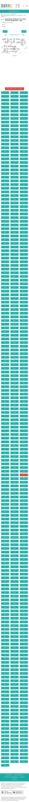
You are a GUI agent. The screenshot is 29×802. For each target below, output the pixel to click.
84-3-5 (14, 313)
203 (14, 662)
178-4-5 (24, 585)
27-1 (5, 166)
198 (5, 655)
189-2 (23, 633)
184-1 (5, 611)
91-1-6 (14, 328)
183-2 (5, 607)
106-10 (24, 386)
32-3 (24, 180)
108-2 (23, 394)
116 (24, 427)
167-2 (5, 555)
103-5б (24, 357)
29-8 (24, 173)
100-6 (23, 342)
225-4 (5, 747)
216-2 (5, 721)
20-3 (5, 151)
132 (14, 449)
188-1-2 (24, 622)
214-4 (5, 713)
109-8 (5, 405)
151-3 (23, 522)
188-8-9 (5, 629)
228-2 (23, 758)
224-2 (5, 736)
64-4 (14, 272)
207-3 (5, 677)
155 (14, 530)
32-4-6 (5, 184)
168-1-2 (14, 563)
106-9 (14, 386)
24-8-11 (24, 158)
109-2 (14, 397)
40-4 (24, 210)
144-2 (14, 500)
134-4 (23, 452)
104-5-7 (24, 361)
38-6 (14, 199)
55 (5, 258)
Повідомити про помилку (14, 88)
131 (5, 449)
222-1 (23, 724)
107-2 (14, 390)
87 (5, 324)
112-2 (14, 419)
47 (14, 247)
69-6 (24, 283)
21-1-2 (5, 155)
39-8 (5, 206)
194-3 (14, 647)
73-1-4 (23, 291)
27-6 (5, 169)
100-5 (14, 342)
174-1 (23, 574)
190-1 (23, 636)
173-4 (14, 574)
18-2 (14, 136)
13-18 (23, 114)
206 (14, 673)
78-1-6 (23, 298)
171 (14, 566)
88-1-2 (14, 324)
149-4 (14, 519)
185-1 (23, 611)
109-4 (5, 401)
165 (5, 552)
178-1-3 (14, 585)
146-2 (23, 504)
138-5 (14, 471)
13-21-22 (14, 118)
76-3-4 (23, 294)
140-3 (5, 482)
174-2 (5, 577)
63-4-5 (14, 269)
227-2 (23, 754)
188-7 (23, 625)
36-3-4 (14, 192)
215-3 (5, 717)
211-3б (24, 691)
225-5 (14, 747)
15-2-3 (23, 125)
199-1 (14, 655)
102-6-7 (14, 350)
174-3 (14, 577)
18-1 (5, 136)
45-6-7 (14, 243)
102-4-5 (5, 350)
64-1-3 (5, 272)
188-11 (24, 629)
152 (14, 526)
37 (23, 192)
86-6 (24, 320)
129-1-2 (24, 441)
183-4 (23, 607)
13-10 (5, 111)
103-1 (5, 353)
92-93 (5, 331)
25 (14, 162)
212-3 (5, 702)
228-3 (5, 761)
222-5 (5, 732)
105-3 (23, 364)
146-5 (23, 508)
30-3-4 (23, 177)
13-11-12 (14, 111)
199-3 (23, 655)
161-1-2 (14, 544)
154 (5, 530)
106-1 (23, 375)
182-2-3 (5, 603)
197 (24, 651)
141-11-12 (5, 493)
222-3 (14, 728)
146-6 (5, 511)
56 (14, 258)
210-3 (23, 684)
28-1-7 (23, 169)
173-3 (5, 574)
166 (14, 552)
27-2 (14, 166)
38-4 (24, 195)
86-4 (5, 320)
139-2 (14, 475)
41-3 (24, 214)
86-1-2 (14, 317)
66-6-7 (14, 276)
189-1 (14, 633)
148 (5, 515)
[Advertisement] (14, 70)
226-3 (23, 750)
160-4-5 (24, 541)
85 (5, 317)
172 (5, 570)
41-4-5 (5, 217)
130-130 (24, 445)
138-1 (5, 467)
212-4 (14, 702)
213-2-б (24, 706)
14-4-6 (5, 122)
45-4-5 (5, 243)
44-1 (14, 236)
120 (5, 434)
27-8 (14, 169)
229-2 (5, 765)
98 (5, 339)
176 (24, 581)
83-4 (24, 309)
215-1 (14, 713)
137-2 (14, 464)
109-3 (23, 397)
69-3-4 (5, 283)
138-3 (23, 467)
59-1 (14, 261)
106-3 (14, 379)
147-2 (23, 511)
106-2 (5, 379)
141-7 (5, 489)
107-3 (23, 390)
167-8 (5, 563)
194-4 (23, 647)
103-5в (5, 361)
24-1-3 (5, 158)
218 (24, 721)
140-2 (23, 478)
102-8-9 (24, 350)
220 (5, 724)
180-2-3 (14, 596)
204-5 (5, 669)
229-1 (23, 761)
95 (5, 335)
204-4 (23, 666)
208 (14, 677)
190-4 (23, 640)
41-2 (14, 214)
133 (24, 449)
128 (14, 441)
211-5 (14, 695)
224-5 (5, 739)
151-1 (5, 522)
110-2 (14, 408)
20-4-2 (23, 151)
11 (14, 103)
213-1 (23, 702)
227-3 (5, 758)
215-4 (14, 717)
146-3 (5, 508)
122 (24, 434)
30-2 (14, 177)
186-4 (5, 622)
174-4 (23, 577)
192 (14, 644)
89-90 (5, 328)
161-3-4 (24, 544)
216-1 (23, 717)
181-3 (14, 600)
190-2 (5, 640)
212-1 (23, 695)
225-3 (23, 743)
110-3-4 (24, 408)
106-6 (14, 383)
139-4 (5, 478)
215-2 (23, 713)
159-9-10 (14, 537)
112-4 (5, 423)
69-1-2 (23, 280)
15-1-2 (14, 125)
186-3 (23, 618)
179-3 (23, 592)
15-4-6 (5, 129)
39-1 (24, 199)
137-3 (23, 464)
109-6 (23, 401)
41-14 (5, 225)
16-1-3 (14, 129)
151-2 (14, 522)
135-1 (5, 456)
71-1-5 (23, 287)
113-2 (23, 423)
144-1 (5, 500)
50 (5, 250)
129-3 (5, 445)
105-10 (5, 375)
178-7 (14, 589)
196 (14, 651)
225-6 (23, 747)
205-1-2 (24, 669)
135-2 (14, 456)
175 (14, 581)
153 (24, 526)
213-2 (5, 706)
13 (5, 107)
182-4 (14, 603)
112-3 (23, 419)
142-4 (5, 497)
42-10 (14, 232)
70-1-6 (14, 287)
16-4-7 (23, 129)
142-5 (14, 497)
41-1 (5, 214)
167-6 (14, 559)
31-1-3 (5, 180)
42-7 (24, 228)
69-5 (14, 283)
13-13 (23, 111)
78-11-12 (14, 302)
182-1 (23, 600)
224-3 (14, 736)
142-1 (14, 493)
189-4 (14, 636)
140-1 (14, 478)
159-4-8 (5, 537)
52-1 (24, 250)
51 (14, 250)
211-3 (5, 691)
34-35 (23, 188)
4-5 (14, 96)
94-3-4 (23, 331)
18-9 (14, 144)
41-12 (14, 221)
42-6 (14, 228)
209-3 (14, 680)
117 (5, 430)
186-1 (5, 618)
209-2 (5, 680)
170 (5, 566)
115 (14, 427)
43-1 (24, 232)
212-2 (5, 699)
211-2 (23, 688)
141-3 (5, 486)
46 (5, 247)
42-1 (14, 225)
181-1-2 (5, 600)
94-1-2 (14, 331)
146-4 (14, 508)
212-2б (24, 699)
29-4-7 (14, 173)
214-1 (5, 710)
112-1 (5, 419)
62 (23, 265)
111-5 (14, 416)
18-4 (5, 140)
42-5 (5, 228)
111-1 (5, 412)
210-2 (14, 684)
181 (24, 596)
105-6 (23, 368)
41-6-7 (14, 217)
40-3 (14, 210)
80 (5, 305)
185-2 (5, 614)
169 (24, 563)
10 (5, 103)
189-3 (5, 636)
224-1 (23, 732)
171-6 (23, 566)
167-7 (23, 559)
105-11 (14, 375)
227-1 (14, 754)
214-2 (14, 710)
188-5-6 (14, 625)
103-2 (14, 353)
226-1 (5, 750)
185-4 (23, 614)
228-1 (14, 758)
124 (14, 438)
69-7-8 (5, 287)
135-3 (23, 456)
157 (5, 533)
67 (5, 280)
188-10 (14, 629)
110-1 (5, 408)
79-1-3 (23, 302)
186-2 (14, 618)
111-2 (14, 412)
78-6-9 (5, 302)
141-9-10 (24, 489)
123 (5, 438)
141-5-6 (24, 486)
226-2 (14, 750)
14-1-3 (23, 118)
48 (23, 247)
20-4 (14, 151)
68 (14, 280)
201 (24, 658)
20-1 (14, 147)
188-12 (5, 633)
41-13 (23, 221)
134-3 (14, 452)
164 (24, 548)
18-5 (14, 140)
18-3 (24, 136)
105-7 (5, 372)
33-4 (14, 188)
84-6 (24, 313)
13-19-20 (5, 118)
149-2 (23, 515)
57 (23, 258)
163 (14, 548)
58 (5, 261)
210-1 (5, 684)
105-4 (5, 368)
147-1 (14, 511)
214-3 (23, 710)
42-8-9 (5, 232)
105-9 (23, 372)
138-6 (23, 471)
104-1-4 (14, 361)
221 (14, 724)
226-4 (5, 754)
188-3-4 (5, 625)
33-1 (14, 184)
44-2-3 (23, 236)
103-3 (23, 353)
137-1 (5, 464)
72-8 (14, 291)
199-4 (5, 658)
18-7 (24, 140)
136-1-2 (14, 460)
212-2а (14, 699)
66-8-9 (23, 276)
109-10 (24, 405)
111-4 (5, 416)
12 (23, 103)
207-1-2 (24, 673)
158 (14, 533)
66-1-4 (5, 276)
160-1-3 (14, 541)
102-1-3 (24, 346)
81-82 (14, 305)
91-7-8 (23, 328)
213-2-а (14, 706)
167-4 (23, 555)
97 (23, 335)
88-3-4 (23, 324)
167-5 (5, 559)
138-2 (14, 467)
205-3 (5, 673)
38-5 (5, 199)
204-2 (5, 666)
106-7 (23, 383)
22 (14, 155)
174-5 (5, 581)
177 (5, 585)
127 (5, 441)
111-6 (23, 416)
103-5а (14, 357)
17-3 (24, 133)
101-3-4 (14, 346)
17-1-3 (14, 133)
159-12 (5, 541)
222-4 (23, 728)
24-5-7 (14, 158)
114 (5, 427)
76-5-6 (5, 298)
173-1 (14, 570)
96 (14, 335)
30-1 (5, 177)
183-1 (23, 603)
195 (5, 651)
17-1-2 (5, 133)
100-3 (5, 342)
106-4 (23, 379)
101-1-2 (5, 346)
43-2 (5, 236)
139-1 (5, 475)
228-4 (14, 761)
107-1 (5, 390)
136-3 (23, 460)
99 (14, 339)
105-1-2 (14, 364)
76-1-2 (14, 294)
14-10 (23, 122)
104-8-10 (5, 364)
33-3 (5, 188)
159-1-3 (24, 533)
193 (24, 644)
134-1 (5, 452)
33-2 (24, 184)
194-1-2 (5, 647)
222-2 (5, 728)
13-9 (24, 107)
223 (14, 732)
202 (5, 662)
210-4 (5, 688)
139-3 (23, 475)
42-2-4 (23, 225)
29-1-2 (5, 173)
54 (23, 254)
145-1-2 (5, 504)
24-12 (5, 162)
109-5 (14, 401)
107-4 (5, 394)
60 (5, 265)
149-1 (14, 515)
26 (23, 162)
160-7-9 (5, 544)
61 (14, 265)
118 (14, 430)
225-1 (5, 743)
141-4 (14, 486)
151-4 (5, 526)
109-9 (14, 405)
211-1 (14, 688)
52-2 (5, 254)
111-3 (23, 412)
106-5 (5, 383)
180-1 (5, 596)
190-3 (14, 640)
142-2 (23, 493)
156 (24, 530)
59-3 (24, 261)
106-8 (5, 386)
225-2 (14, 743)
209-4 (23, 680)
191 (5, 644)
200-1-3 (14, 658)
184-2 (14, 611)
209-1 (23, 677)
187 (14, 622)
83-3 (14, 309)
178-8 (23, 589)
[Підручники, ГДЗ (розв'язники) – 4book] (1, 14)
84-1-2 (5, 313)
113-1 (14, 423)
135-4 (5, 460)
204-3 (14, 666)
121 (14, 434)
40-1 (24, 206)
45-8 (24, 243)
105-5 (14, 368)
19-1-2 (23, 144)
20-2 (24, 147)
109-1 (5, 397)
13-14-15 (5, 114)
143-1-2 (24, 497)
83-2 (5, 309)
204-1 (23, 662)
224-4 (23, 736)
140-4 (14, 482)
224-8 (23, 739)
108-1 (14, 394)
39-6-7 (23, 203)
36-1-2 (5, 192)
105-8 (14, 372)
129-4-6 (14, 445)
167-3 (14, 555)
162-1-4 (5, 548)
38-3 (14, 195)
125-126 (24, 438)
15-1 (5, 125)
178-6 (5, 589)
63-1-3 (5, 269)
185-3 (14, 614)
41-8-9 (23, 217)
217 (14, 721)
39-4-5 (14, 203)
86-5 (14, 320)
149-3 (5, 519)
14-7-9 (14, 122)
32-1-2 (14, 180)
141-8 (14, 489)
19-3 (5, 147)
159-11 (24, 537)
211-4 (5, 695)
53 (14, 254)
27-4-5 (23, 166)
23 (23, 155)
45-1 (14, 239)
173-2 (23, 570)
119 (24, 430)
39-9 (14, 206)
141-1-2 (24, 482)
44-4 (5, 239)
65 (23, 272)
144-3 (23, 500)
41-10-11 (5, 221)
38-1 (5, 195)
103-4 (5, 357)
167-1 (23, 552)
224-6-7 (14, 739)
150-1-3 (24, 519)
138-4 (5, 471)
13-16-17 (14, 114)
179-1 (5, 592)
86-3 (24, 317)
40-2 (5, 210)
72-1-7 (5, 291)
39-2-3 (5, 203)
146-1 (14, 504)
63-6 (24, 269)
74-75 (5, 294)
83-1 (24, 305)
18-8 (5, 144)
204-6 (14, 669)
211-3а (14, 691)
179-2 (14, 592)
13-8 (14, 107)
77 (14, 298)
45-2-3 (23, 239)
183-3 (14, 607)
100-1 (23, 339)
